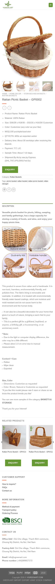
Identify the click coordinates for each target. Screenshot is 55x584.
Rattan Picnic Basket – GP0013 (14, 452)
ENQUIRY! (10, 169)
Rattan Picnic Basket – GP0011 (41, 452)
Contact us (7, 490)
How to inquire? (9, 484)
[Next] (48, 47)
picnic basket (12, 181)
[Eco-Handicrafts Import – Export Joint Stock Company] (14, 5)
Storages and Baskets (34, 94)
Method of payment (10, 506)
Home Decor (15, 94)
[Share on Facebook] (9, 190)
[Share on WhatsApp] (4, 190)
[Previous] (6, 47)
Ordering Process (10, 513)
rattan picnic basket (35, 181)
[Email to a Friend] (13, 190)
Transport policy (9, 510)
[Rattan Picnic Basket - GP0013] (14, 437)
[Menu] (51, 5)
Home (4, 94)
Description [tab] (8, 206)
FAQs (4, 487)
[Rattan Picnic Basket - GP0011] (41, 437)
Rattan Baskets (9, 96)
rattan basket (22, 181)
